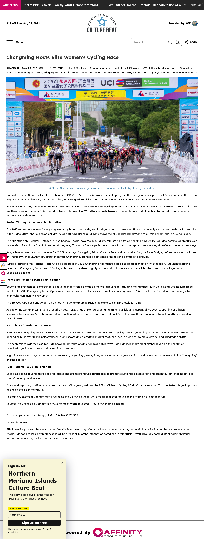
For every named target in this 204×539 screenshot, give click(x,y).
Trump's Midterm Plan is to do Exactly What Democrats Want (52, 5)
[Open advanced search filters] (178, 42)
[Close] (62, 462)
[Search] (170, 42)
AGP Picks (10, 5)
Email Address (18, 508)
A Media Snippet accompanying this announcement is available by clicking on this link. (102, 188)
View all (196, 5)
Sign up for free (34, 523)
